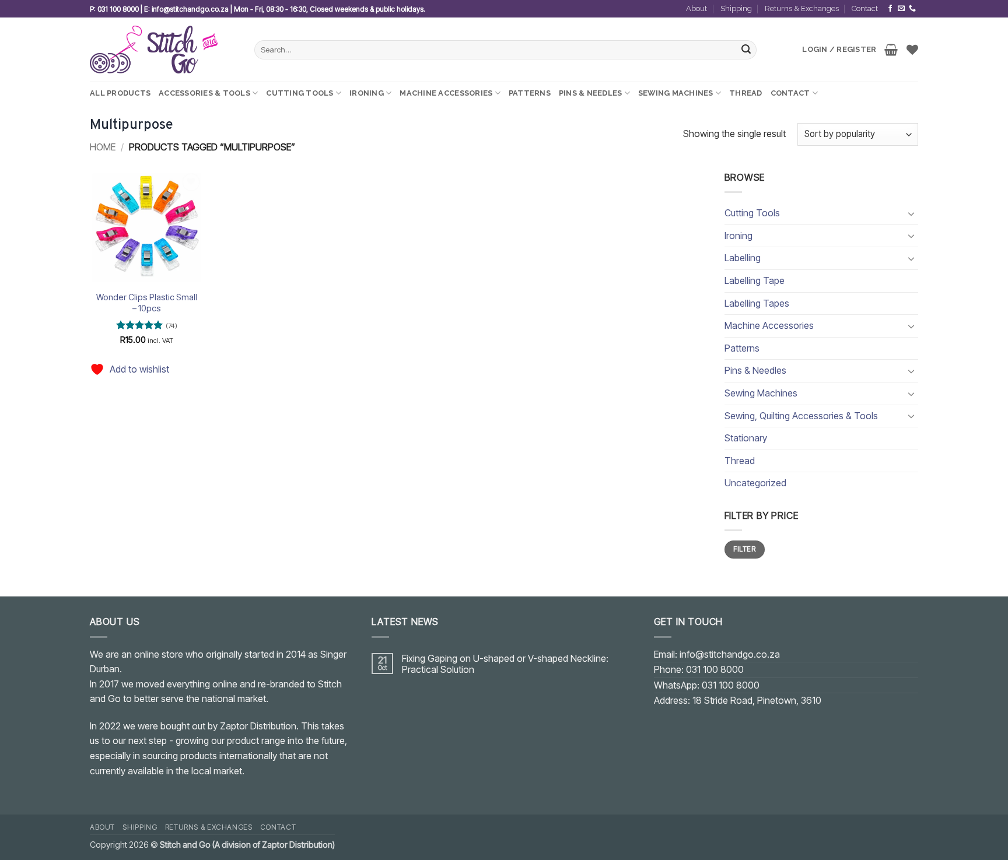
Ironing (366, 93)
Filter (744, 549)
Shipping (736, 8)
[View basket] (891, 49)
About (696, 8)
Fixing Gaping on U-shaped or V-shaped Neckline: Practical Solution (505, 664)
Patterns (530, 93)
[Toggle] (911, 213)
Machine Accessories (446, 93)
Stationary (745, 438)
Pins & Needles (590, 93)
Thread (745, 93)
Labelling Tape (754, 280)
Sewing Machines (675, 93)
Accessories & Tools (204, 93)
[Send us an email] (901, 9)
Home (103, 147)
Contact (865, 8)
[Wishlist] (912, 49)
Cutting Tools (299, 93)
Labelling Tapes (756, 303)
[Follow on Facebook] (890, 9)
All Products (120, 93)
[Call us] (912, 9)
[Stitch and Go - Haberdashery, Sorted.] (163, 49)
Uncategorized (755, 483)
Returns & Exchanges (802, 8)
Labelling (742, 258)
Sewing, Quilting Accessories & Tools (801, 416)
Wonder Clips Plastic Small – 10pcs (146, 302)
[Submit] (746, 50)
